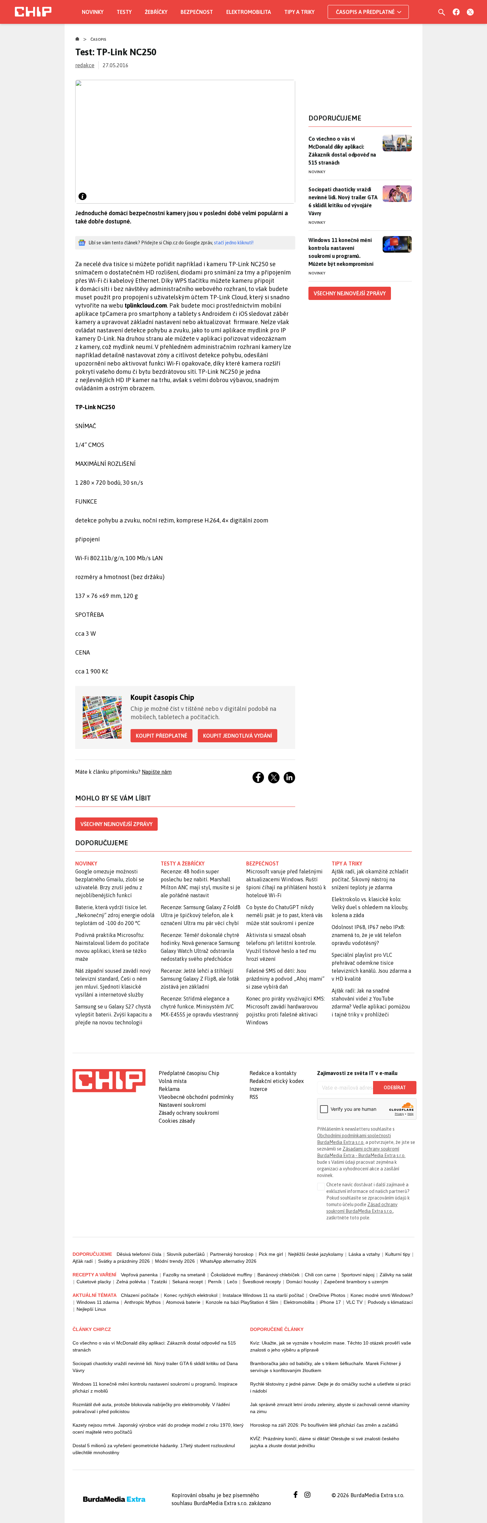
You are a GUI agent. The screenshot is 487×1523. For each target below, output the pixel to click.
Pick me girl (271, 1254)
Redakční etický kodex (276, 1081)
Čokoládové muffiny (231, 1274)
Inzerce (258, 1089)
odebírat (395, 1087)
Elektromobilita (248, 12)
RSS (253, 1097)
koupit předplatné (161, 736)
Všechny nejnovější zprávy (116, 824)
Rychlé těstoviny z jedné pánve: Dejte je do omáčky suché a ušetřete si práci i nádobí (330, 1387)
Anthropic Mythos (142, 1302)
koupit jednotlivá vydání (237, 736)
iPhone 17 (330, 1302)
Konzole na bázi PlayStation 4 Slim (242, 1302)
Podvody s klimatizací (390, 1302)
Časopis (98, 39)
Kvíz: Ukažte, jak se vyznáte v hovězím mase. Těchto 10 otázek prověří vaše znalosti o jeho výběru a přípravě (330, 1346)
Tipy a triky (299, 12)
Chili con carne (320, 1274)
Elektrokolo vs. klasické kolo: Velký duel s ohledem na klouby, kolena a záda (370, 907)
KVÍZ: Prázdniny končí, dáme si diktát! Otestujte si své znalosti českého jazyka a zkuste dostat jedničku (324, 1442)
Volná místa (173, 1081)
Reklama (169, 1089)
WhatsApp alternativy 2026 (228, 1261)
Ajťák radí (83, 1261)
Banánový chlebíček (278, 1274)
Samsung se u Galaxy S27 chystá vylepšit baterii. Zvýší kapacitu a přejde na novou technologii (113, 1014)
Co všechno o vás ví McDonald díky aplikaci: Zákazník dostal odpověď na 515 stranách (342, 151)
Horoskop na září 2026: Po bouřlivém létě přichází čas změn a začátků (324, 1425)
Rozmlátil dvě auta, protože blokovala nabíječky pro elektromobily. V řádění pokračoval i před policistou (151, 1408)
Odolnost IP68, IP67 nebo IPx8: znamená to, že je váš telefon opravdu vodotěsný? (368, 935)
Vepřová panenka (139, 1274)
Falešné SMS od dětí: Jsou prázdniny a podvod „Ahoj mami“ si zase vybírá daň (285, 979)
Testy (124, 12)
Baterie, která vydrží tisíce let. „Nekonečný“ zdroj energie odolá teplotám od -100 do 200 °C (114, 915)
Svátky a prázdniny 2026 (124, 1261)
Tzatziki (159, 1281)
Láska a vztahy (364, 1254)
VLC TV (354, 1302)
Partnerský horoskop (231, 1254)
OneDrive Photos (327, 1295)
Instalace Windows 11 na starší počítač (263, 1295)
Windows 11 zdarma (98, 1302)
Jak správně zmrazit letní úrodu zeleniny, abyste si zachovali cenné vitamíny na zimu (329, 1408)
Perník (215, 1281)
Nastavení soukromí (182, 1105)
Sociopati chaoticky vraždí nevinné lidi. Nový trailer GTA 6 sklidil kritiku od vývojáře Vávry (342, 201)
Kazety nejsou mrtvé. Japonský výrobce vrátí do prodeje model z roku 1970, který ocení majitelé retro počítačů (158, 1428)
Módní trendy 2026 (175, 1261)
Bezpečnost (197, 12)
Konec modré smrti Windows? (382, 1295)
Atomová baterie (183, 1302)
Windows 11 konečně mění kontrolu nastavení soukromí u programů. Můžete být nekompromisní (340, 252)
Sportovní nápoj (357, 1274)
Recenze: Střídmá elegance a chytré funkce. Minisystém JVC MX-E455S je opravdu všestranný (200, 1006)
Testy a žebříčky (183, 863)
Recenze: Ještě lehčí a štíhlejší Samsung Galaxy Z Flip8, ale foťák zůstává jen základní (200, 979)
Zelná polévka (131, 1281)
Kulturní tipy (397, 1254)
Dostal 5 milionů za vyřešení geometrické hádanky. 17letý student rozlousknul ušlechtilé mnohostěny (154, 1449)
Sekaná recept (187, 1281)
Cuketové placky (94, 1281)
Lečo (232, 1281)
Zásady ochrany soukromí (189, 1113)
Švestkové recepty (262, 1281)
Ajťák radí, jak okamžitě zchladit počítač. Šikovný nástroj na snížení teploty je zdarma (370, 879)
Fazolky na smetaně (184, 1274)
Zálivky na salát (396, 1274)
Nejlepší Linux (91, 1309)
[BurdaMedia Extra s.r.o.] (109, 1080)
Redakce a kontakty (273, 1073)
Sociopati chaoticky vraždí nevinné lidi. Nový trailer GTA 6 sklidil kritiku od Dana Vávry (155, 1367)
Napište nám (157, 772)
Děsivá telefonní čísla (139, 1254)
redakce (84, 65)
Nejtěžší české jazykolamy (315, 1254)
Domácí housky (302, 1281)
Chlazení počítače (140, 1295)
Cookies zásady (177, 1121)
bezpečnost (262, 863)
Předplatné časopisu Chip (189, 1073)
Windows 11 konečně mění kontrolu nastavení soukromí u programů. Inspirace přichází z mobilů (155, 1387)
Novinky (92, 12)
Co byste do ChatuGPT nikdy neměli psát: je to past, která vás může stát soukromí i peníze (284, 915)
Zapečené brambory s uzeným (356, 1281)
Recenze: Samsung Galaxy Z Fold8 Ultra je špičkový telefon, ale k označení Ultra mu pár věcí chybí (201, 915)
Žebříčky (156, 12)
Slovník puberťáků (186, 1254)
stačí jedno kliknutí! (233, 242)
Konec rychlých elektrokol (190, 1295)
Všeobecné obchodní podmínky (196, 1097)
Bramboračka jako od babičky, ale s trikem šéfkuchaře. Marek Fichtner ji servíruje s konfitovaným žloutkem (325, 1367)
